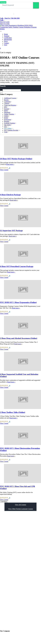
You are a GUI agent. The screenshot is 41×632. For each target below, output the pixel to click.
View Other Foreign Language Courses (20, 509)
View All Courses (20, 504)
